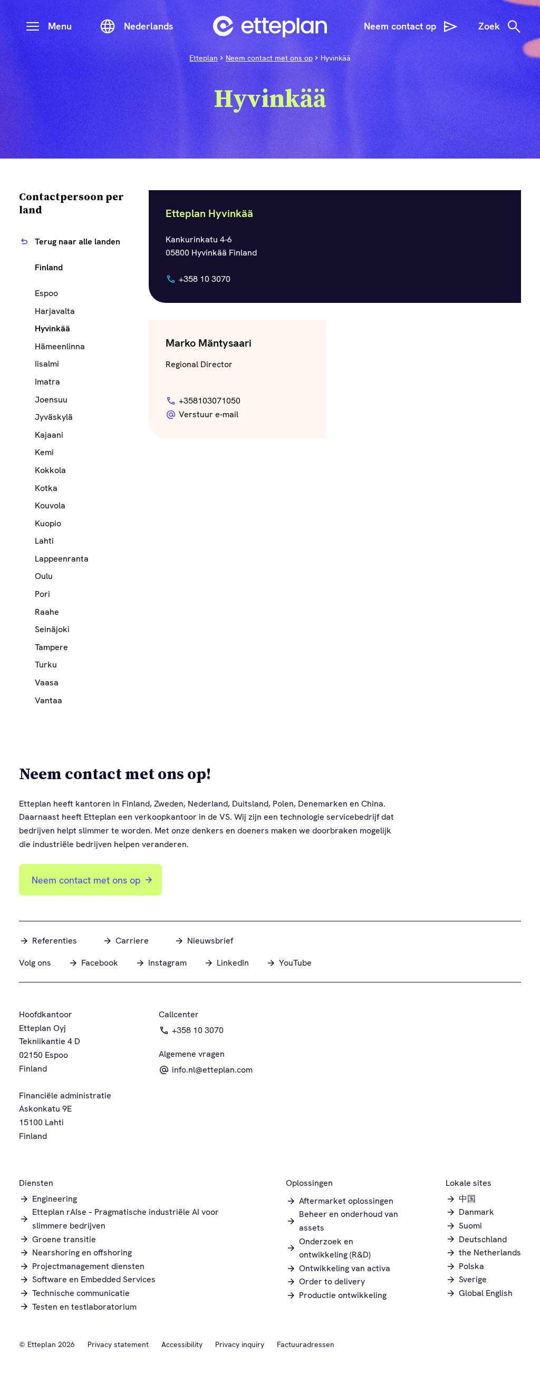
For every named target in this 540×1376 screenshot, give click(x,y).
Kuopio (48, 523)
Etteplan (203, 58)
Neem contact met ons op (269, 58)
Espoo (46, 293)
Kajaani (49, 434)
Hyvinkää (52, 328)
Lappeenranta (62, 558)
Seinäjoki (52, 629)
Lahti (44, 540)
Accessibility (181, 1344)
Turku (46, 664)
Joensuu (51, 399)
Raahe (47, 611)
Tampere (51, 647)
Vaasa (47, 682)
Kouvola (50, 505)
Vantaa (48, 700)
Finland (49, 267)
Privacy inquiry (239, 1344)
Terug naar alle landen (77, 241)
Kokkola (50, 470)
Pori (42, 593)
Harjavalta (55, 311)
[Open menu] (32, 26)
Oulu (44, 576)
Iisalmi (47, 363)
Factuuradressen (305, 1344)
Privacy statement (118, 1344)
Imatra (47, 381)
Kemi (44, 452)
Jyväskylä (54, 416)
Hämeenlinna (60, 346)
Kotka (46, 488)
